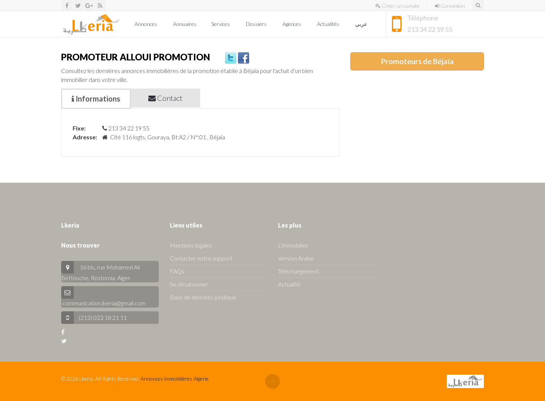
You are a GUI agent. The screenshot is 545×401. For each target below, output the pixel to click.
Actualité (289, 284)
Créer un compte (400, 6)
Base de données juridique (203, 297)
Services (221, 24)
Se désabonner (189, 284)
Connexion (452, 6)
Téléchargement (298, 271)
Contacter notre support (201, 258)
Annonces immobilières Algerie (175, 378)
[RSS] (100, 5)
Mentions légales (191, 245)
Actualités (328, 24)
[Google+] (89, 5)
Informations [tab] (97, 98)
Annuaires (184, 24)
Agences (292, 24)
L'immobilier (293, 245)
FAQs (177, 271)
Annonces (146, 24)
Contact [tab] (169, 97)
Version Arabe (296, 258)
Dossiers (257, 24)
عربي (361, 24)
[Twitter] (78, 5)
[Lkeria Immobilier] (91, 24)
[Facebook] (67, 5)
